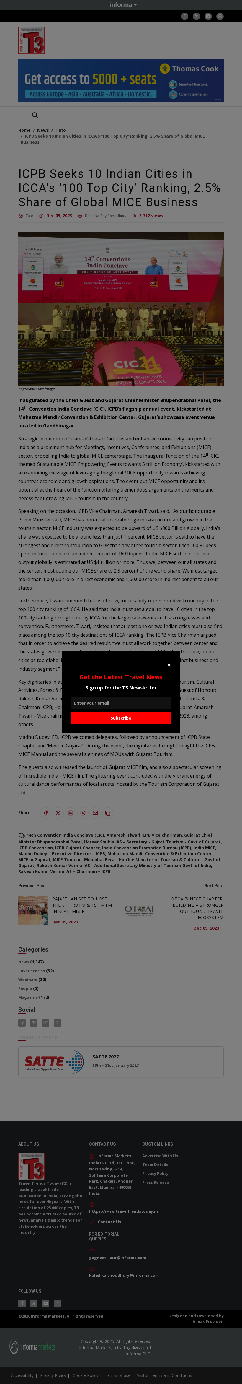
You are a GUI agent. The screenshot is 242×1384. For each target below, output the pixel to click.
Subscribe (121, 718)
